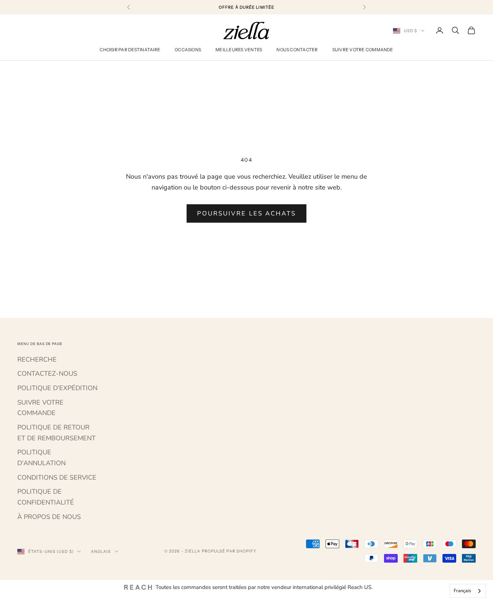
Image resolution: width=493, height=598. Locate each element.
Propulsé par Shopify (229, 551)
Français (462, 591)
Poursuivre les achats (246, 213)
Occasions (188, 50)
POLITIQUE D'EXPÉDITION (57, 388)
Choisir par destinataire (130, 50)
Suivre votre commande (362, 50)
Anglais (101, 551)
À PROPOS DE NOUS (49, 516)
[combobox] (468, 591)
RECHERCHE (37, 359)
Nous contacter (297, 50)
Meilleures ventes (238, 50)
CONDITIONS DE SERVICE (56, 477)
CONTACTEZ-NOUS (47, 373)
